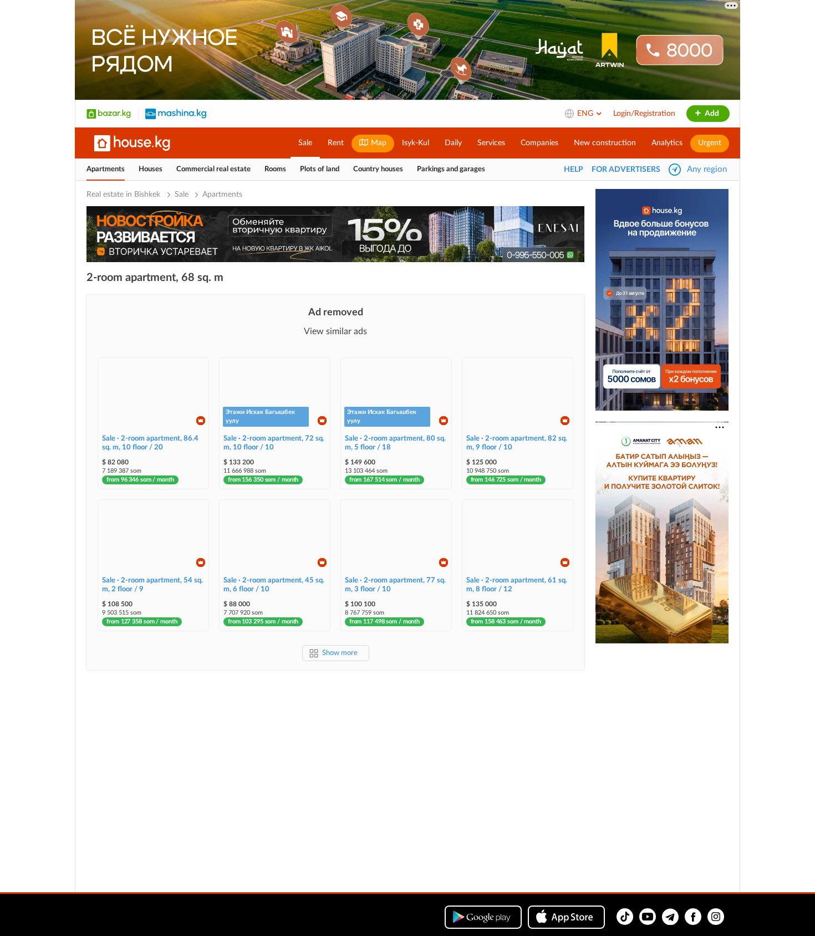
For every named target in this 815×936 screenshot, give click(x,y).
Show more (340, 653)
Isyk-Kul (415, 143)
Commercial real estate (213, 169)
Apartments (105, 169)
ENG (586, 113)
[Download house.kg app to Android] (483, 917)
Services (491, 143)
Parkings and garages (451, 169)
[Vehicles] (175, 113)
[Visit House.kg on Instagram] (715, 916)
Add (711, 113)
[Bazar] (108, 113)
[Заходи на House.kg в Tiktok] (625, 916)
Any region (707, 169)
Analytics (666, 143)
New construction (605, 143)
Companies (539, 143)
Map (377, 143)
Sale (305, 143)
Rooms (275, 169)
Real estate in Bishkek (124, 194)
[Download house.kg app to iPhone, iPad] (566, 917)
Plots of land (319, 169)
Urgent (709, 143)
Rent (336, 143)
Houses (150, 169)
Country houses (378, 169)
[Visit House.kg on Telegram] (670, 916)
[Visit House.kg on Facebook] (693, 916)
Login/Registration (644, 113)
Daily (453, 143)
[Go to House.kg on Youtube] (647, 916)
